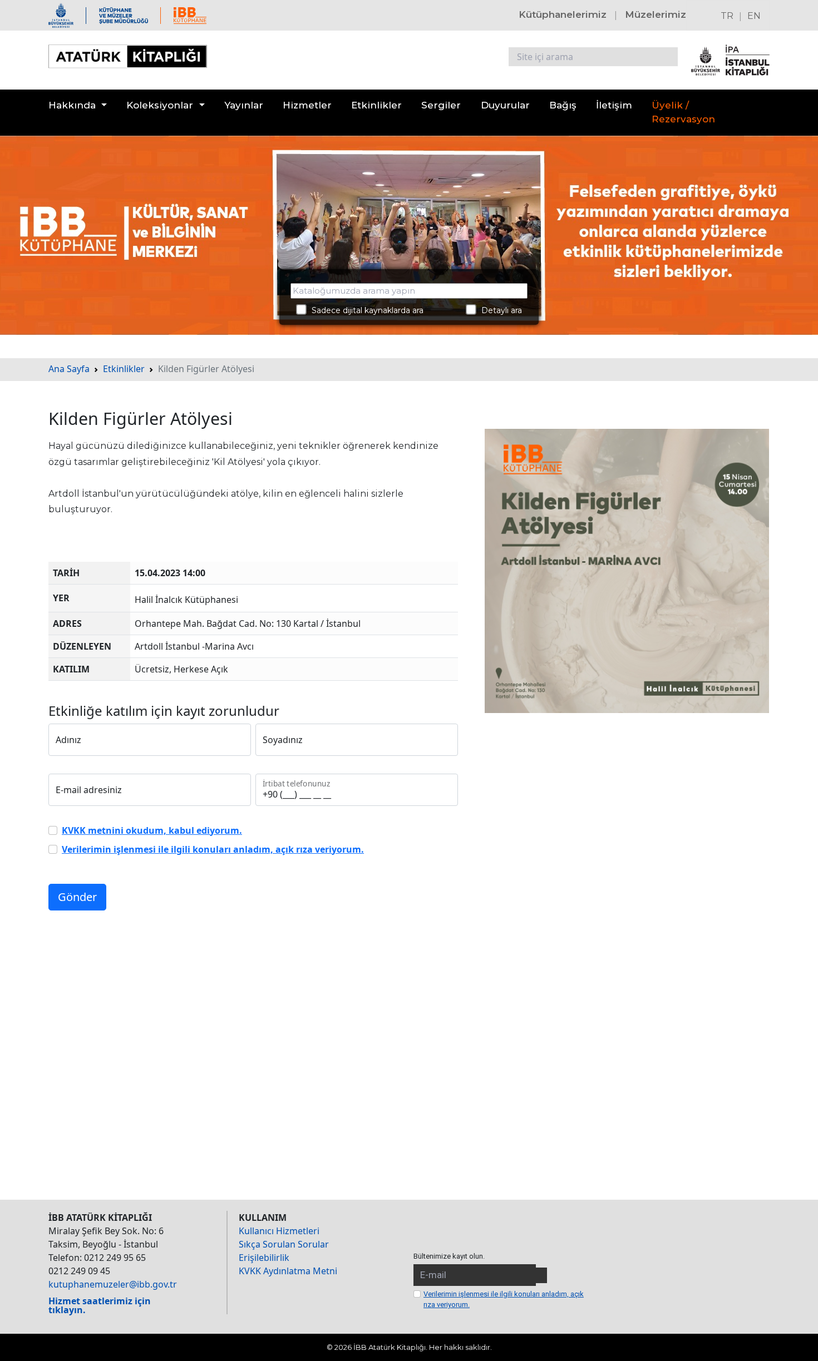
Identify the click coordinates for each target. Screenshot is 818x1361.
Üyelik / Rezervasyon (683, 112)
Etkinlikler (376, 105)
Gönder (77, 896)
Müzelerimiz (655, 14)
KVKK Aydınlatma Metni (288, 1271)
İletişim (614, 105)
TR (727, 16)
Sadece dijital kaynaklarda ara (364, 310)
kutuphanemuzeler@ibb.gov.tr (112, 1284)
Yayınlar (243, 105)
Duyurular (505, 105)
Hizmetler (307, 105)
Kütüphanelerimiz (563, 14)
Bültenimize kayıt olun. (449, 1256)
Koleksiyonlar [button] (159, 105)
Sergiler (441, 105)
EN (754, 16)
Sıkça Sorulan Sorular (284, 1244)
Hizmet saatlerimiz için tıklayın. (99, 1305)
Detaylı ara (498, 310)
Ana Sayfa (69, 369)
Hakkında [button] (72, 105)
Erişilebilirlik (264, 1257)
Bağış (562, 105)
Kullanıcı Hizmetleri (279, 1231)
